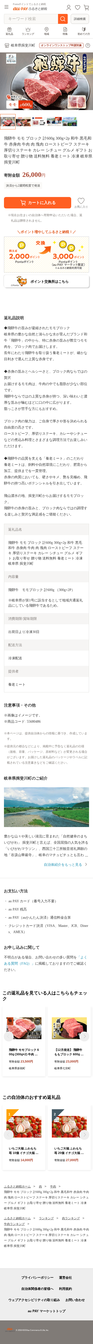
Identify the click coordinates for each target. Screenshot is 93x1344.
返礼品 (9, 34)
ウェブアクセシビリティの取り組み (34, 1300)
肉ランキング (71, 1218)
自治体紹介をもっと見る (63, 865)
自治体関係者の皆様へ (37, 1289)
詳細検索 (80, 19)
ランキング (28, 34)
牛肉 (53, 1186)
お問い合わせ (75, 1300)
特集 (65, 34)
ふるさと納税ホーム (17, 1186)
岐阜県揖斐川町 (23, 45)
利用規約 (65, 1289)
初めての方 (84, 34)
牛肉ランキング (14, 1224)
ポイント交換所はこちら (50, 281)
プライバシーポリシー (37, 1277)
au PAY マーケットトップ (46, 1311)
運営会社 (65, 1277)
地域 (46, 34)
